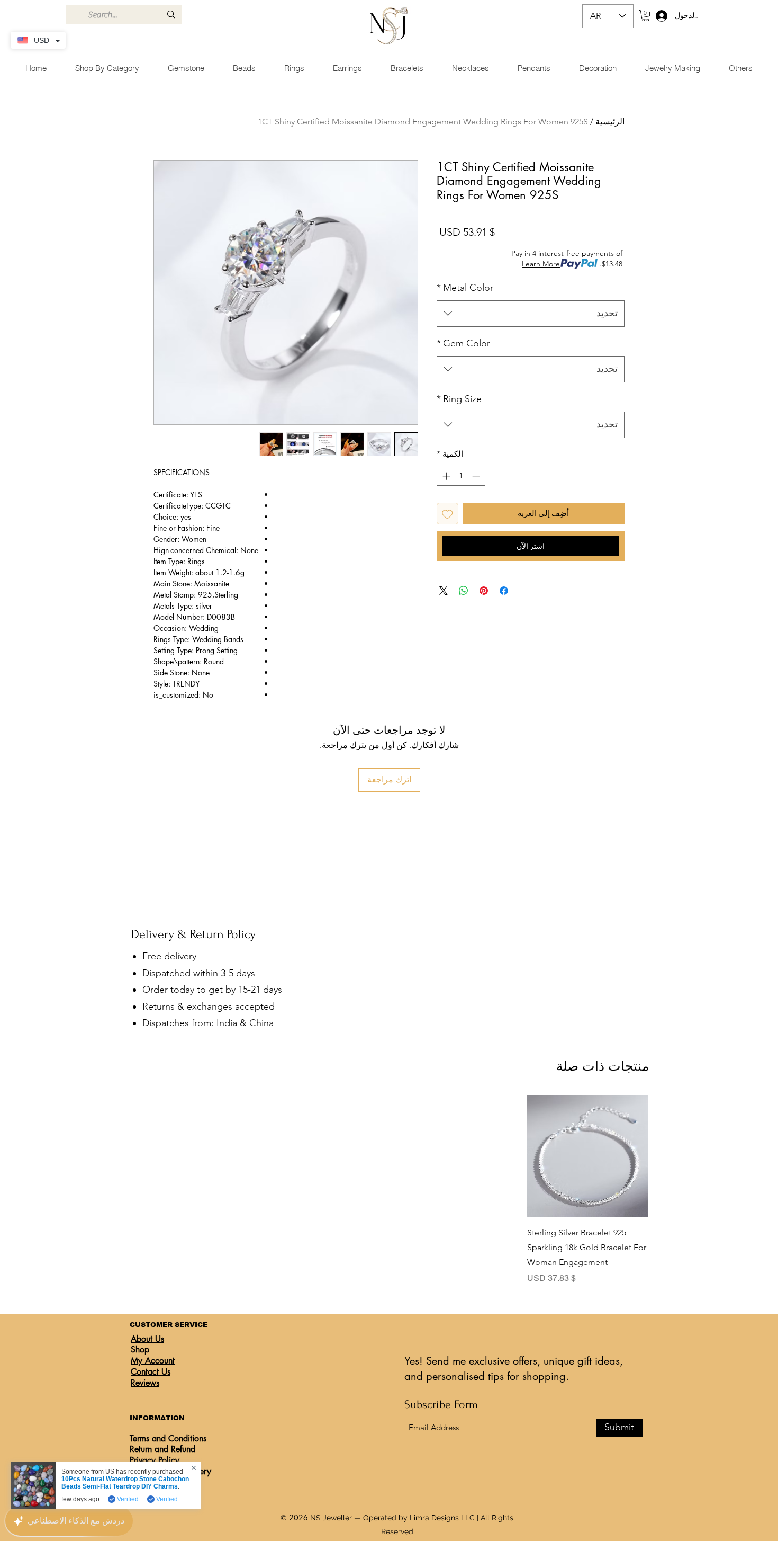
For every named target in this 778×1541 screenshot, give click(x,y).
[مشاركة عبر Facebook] (503, 590)
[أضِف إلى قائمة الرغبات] (447, 513)
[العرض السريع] (587, 1156)
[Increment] (445, 476)
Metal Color (465, 287)
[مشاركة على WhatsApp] (463, 590)
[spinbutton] (461, 476)
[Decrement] (477, 476)
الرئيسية (610, 122)
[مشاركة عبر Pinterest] (483, 590)
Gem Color (463, 343)
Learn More (541, 264)
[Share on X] (443, 590)
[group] (390, 1190)
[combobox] (531, 313)
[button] (645, 15)
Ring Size (459, 399)
